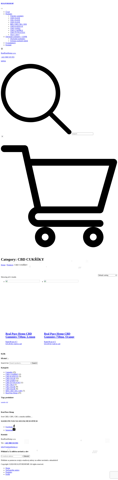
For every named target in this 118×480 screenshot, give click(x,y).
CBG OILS (10, 385)
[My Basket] (59, 254)
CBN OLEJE (10, 389)
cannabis (3, 402)
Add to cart (18, 344)
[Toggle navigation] (2, 8)
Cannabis (9, 372)
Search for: (5, 363)
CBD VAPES (11, 380)
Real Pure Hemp (12, 393)
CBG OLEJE (10, 387)
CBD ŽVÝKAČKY (13, 383)
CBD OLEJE (10, 378)
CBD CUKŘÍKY (12, 374)
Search (34, 363)
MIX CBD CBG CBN (14, 391)
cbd (7, 402)
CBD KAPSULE (12, 376)
